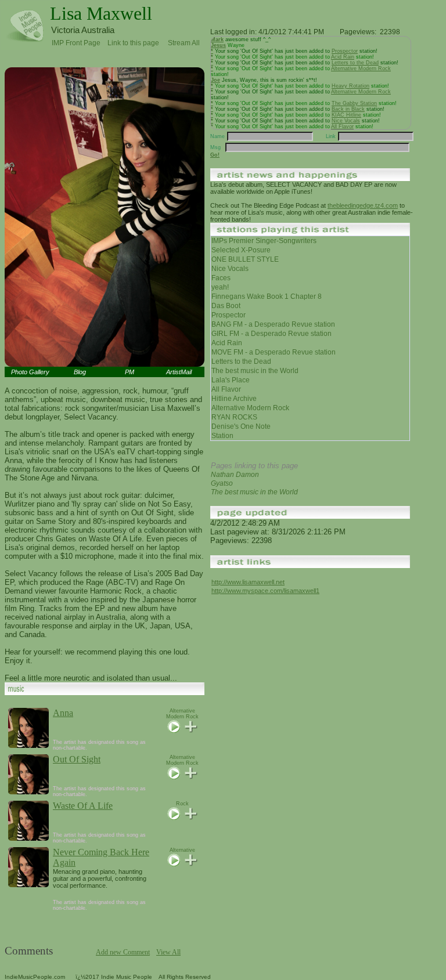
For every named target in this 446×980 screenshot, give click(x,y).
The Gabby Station (354, 103)
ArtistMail (179, 371)
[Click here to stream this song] (174, 731)
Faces (221, 278)
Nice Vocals (346, 121)
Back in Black (348, 109)
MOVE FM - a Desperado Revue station (273, 352)
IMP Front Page (76, 43)
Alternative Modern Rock (182, 713)
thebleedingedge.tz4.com (363, 205)
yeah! (220, 287)
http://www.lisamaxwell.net (248, 581)
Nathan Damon (235, 475)
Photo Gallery (30, 371)
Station (222, 436)
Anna (63, 713)
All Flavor (342, 126)
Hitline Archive (234, 399)
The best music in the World (254, 371)
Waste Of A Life (83, 806)
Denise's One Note (241, 426)
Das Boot (225, 306)
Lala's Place (230, 380)
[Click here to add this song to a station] (191, 731)
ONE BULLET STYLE (245, 259)
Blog (80, 371)
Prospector (345, 51)
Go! (215, 155)
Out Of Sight (76, 759)
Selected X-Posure (241, 250)
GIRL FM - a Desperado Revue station (271, 334)
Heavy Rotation (350, 86)
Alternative (182, 850)
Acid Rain (342, 57)
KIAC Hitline (346, 115)
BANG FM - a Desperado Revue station (273, 324)
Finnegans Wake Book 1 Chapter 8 (266, 296)
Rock (182, 804)
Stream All (184, 41)
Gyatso (222, 483)
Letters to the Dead (355, 63)
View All (168, 952)
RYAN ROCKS (234, 417)
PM (129, 371)
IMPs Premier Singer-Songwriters (263, 241)
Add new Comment (123, 952)
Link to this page (133, 41)
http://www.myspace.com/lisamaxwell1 (265, 590)
